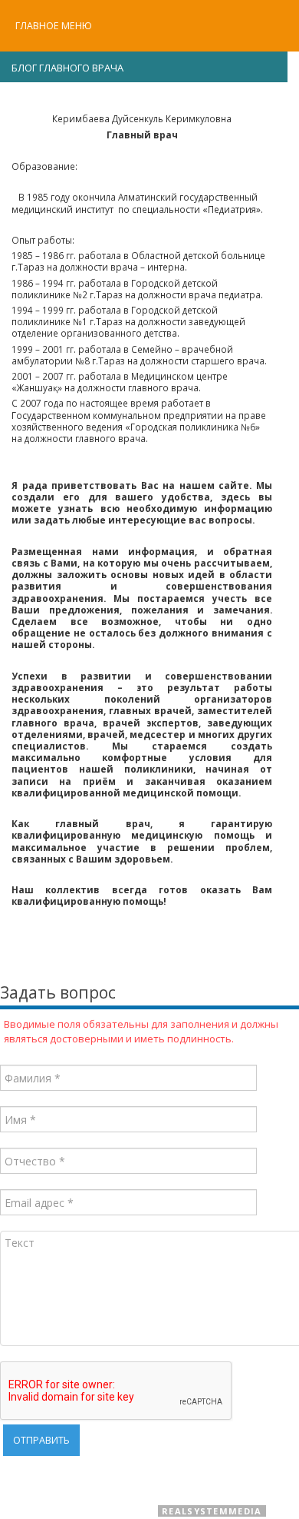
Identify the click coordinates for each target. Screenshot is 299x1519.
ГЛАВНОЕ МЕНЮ (53, 25)
